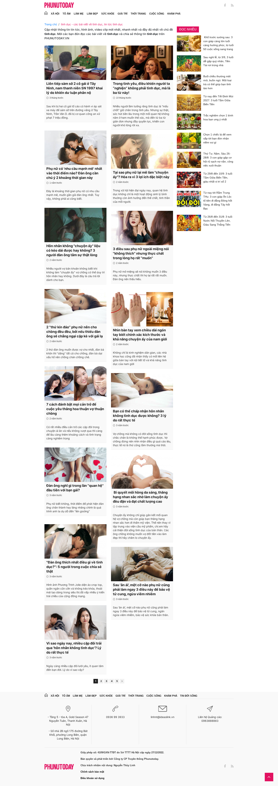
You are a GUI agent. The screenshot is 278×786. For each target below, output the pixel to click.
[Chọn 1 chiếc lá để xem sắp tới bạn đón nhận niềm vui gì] (189, 141)
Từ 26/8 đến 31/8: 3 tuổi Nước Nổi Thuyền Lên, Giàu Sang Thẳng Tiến (217, 220)
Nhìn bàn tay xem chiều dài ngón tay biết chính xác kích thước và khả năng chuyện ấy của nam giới (140, 334)
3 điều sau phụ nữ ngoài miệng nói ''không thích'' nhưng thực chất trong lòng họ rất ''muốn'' (141, 253)
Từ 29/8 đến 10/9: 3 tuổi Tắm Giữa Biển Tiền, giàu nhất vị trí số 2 (217, 177)
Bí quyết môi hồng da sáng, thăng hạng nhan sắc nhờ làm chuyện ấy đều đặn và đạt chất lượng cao (140, 496)
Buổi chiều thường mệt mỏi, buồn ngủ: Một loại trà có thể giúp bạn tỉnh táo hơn (217, 82)
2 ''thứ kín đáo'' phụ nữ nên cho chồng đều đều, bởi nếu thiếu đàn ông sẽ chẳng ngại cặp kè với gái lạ (74, 331)
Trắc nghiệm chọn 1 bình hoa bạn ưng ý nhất (218, 117)
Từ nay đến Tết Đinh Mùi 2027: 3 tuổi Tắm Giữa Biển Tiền (218, 100)
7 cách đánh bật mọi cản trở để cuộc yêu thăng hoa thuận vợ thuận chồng (75, 408)
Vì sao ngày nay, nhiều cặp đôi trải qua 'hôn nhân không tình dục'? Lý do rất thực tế (74, 647)
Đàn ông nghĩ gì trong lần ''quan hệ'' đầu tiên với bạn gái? (75, 488)
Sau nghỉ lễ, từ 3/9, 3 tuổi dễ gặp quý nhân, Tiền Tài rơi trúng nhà (218, 61)
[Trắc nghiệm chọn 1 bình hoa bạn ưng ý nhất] (189, 122)
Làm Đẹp (92, 13)
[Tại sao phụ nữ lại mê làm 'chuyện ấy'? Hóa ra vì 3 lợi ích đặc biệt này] (142, 151)
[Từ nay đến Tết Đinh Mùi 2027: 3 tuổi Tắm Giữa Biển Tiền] (189, 102)
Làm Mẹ (79, 13)
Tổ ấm (67, 13)
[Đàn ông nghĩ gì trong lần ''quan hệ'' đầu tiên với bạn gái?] (75, 464)
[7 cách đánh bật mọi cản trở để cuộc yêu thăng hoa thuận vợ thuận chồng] (75, 383)
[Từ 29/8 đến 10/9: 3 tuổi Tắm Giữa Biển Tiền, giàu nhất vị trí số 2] (189, 180)
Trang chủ (50, 24)
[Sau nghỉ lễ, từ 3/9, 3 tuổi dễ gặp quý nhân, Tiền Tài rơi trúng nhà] (189, 63)
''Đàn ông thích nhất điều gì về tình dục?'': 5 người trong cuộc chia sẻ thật (74, 566)
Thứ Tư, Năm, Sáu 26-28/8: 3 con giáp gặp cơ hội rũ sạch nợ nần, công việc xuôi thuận (218, 159)
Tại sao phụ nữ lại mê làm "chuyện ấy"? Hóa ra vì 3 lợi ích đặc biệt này (141, 174)
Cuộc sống (156, 13)
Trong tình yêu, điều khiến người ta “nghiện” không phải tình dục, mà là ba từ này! (141, 88)
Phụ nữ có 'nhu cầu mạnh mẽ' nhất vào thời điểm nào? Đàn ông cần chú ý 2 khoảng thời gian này (74, 173)
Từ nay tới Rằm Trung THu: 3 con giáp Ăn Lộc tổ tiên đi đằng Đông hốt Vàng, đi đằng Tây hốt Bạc (217, 200)
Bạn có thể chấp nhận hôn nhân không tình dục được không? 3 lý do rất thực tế (139, 415)
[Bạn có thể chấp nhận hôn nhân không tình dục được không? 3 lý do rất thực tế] (142, 390)
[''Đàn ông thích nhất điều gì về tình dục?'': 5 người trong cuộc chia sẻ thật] (75, 541)
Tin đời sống (188, 695)
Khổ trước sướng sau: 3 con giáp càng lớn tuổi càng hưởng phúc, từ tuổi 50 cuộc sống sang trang (218, 43)
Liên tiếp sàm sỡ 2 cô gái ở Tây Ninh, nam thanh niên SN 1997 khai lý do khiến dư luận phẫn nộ (74, 88)
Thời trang (138, 13)
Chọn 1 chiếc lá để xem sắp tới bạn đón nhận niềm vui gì (217, 138)
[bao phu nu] (59, 5)
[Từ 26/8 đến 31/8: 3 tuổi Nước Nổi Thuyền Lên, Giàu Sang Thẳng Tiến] (189, 223)
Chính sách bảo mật (92, 771)
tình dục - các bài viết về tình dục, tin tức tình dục (92, 24)
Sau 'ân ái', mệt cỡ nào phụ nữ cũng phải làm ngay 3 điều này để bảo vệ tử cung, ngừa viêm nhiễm (141, 589)
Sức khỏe (107, 13)
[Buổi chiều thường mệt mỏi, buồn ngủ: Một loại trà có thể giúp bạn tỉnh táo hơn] (189, 83)
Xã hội (55, 13)
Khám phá (173, 13)
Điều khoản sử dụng (92, 778)
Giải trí (122, 13)
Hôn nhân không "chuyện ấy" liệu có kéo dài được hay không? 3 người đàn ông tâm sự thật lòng (73, 250)
